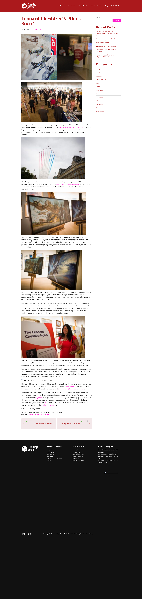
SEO (97, 101)
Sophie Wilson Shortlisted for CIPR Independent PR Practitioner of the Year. (107, 56)
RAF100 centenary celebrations (67, 184)
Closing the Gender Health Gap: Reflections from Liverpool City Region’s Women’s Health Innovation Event (108, 40)
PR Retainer (75, 458)
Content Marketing (101, 79)
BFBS (46, 402)
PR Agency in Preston (78, 460)
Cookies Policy (89, 534)
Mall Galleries (63, 127)
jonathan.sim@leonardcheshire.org (71, 389)
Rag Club (38, 397)
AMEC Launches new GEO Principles (106, 46)
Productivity (99, 97)
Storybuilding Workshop (79, 454)
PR (96, 94)
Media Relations (100, 90)
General (98, 87)
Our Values (50, 456)
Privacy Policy (80, 534)
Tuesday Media (59, 534)
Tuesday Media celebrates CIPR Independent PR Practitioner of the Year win (107, 33)
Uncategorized (100, 111)
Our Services (76, 452)
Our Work (75, 450)
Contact (49, 460)
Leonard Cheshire (76, 127)
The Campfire (99, 104)
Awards (98, 72)
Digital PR (98, 83)
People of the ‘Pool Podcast (54, 458)
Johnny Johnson (70, 386)
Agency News (34, 414)
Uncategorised (100, 108)
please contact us (49, 405)
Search (98, 17)
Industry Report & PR (78, 456)
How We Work (51, 452)
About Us (49, 450)
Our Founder (50, 454)
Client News (44, 414)
